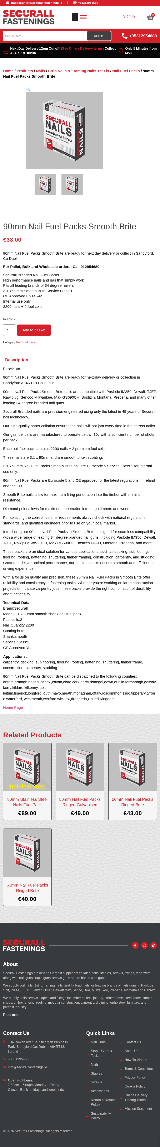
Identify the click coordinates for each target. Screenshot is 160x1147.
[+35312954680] (125, 36)
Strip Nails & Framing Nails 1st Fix (78, 71)
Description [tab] (16, 359)
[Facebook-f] (135, 945)
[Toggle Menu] (83, 17)
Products (25, 71)
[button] (28, 89)
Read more (11, 1015)
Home (8, 71)
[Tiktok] (153, 945)
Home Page (13, 707)
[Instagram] (144, 945)
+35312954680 (143, 36)
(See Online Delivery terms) (82, 48)
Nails (40, 71)
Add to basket (33, 330)
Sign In (129, 16)
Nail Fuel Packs (126, 71)
